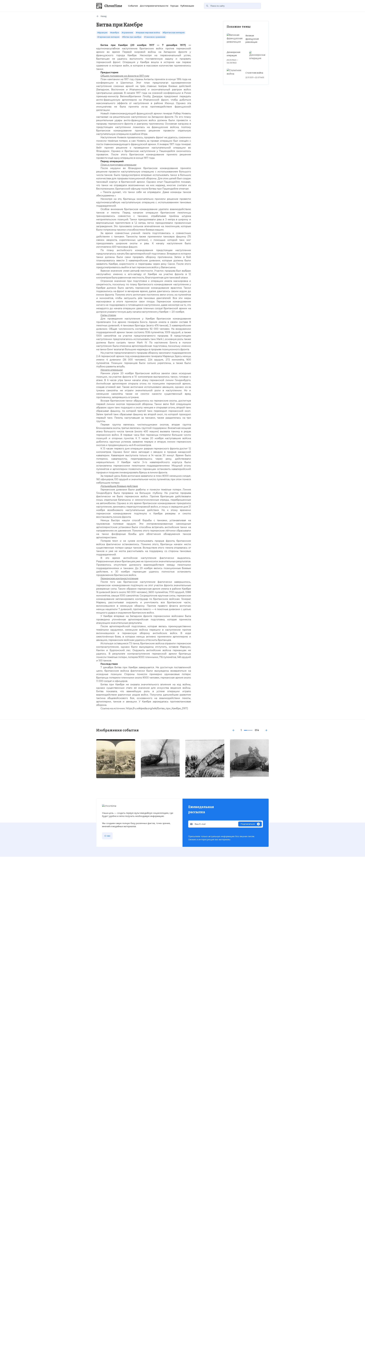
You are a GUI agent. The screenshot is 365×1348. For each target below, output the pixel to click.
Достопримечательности (154, 6)
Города (174, 6)
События (133, 6)
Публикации (187, 6)
